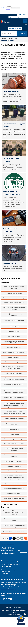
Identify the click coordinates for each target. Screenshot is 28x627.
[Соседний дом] (11, 599)
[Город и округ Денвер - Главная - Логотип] (5, 21)
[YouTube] (8, 599)
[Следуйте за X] (6, 599)
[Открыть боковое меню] (25, 21)
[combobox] (18, 17)
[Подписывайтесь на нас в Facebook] (1, 599)
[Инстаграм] (4, 599)
